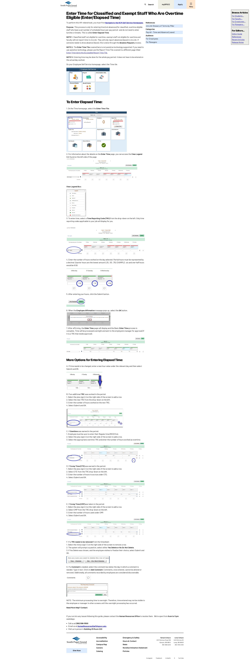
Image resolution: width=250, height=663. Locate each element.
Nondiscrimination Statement (135, 648)
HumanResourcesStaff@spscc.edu (92, 626)
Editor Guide (237, 34)
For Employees (152, 39)
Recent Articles (238, 39)
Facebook (159, 658)
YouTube (181, 658)
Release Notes (238, 42)
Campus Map (101, 644)
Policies (126, 651)
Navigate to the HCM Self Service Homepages (124, 23)
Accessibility (101, 637)
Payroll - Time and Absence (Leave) (160, 32)
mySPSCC (166, 4)
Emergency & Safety (131, 637)
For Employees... (239, 21)
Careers (99, 648)
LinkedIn (168, 658)
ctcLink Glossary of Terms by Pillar (160, 26)
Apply (180, 4)
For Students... (238, 16)
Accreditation (102, 641)
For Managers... (238, 24)
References (236, 37)
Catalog (99, 651)
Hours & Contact (129, 641)
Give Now (77, 650)
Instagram (149, 658)
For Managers (151, 42)
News (125, 644)
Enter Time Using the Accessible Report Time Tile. (87, 53)
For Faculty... (237, 19)
